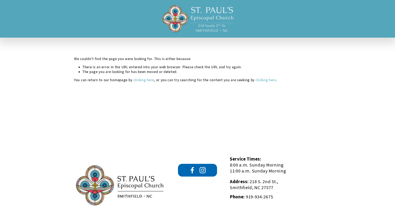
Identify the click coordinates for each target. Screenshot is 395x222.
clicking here (143, 80)
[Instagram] (202, 170)
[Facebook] (192, 170)
